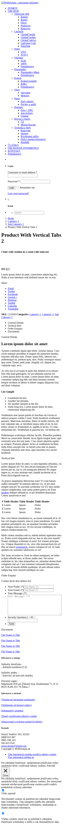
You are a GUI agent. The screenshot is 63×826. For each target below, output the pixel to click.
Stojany (24, 133)
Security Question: (17, 617)
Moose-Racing (28, 124)
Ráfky (24, 84)
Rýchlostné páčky (30, 136)
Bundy (24, 19)
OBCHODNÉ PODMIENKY (23, 148)
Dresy (24, 22)
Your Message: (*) (17, 593)
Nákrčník (25, 46)
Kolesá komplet (29, 81)
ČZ (22, 121)
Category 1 (35, 314)
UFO (23, 52)
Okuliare (18, 57)
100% (24, 63)
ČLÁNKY (13, 145)
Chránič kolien (28, 37)
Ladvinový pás (28, 43)
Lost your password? (18, 193)
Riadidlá (25, 142)
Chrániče (18, 31)
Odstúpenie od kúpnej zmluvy (16, 705)
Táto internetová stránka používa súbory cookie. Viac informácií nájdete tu (32, 756)
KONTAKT (14, 151)
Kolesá (17, 78)
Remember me (27, 187)
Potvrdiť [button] (51, 765)
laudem (5, 492)
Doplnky (18, 107)
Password (14, 181)
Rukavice (25, 28)
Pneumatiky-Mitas (30, 72)
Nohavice (26, 25)
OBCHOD (13, 11)
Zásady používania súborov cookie (19, 716)
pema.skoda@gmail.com (13, 746)
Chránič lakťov (28, 40)
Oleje (17, 89)
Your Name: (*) (16, 586)
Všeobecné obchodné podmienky (18, 699)
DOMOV (13, 8)
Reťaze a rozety (22, 119)
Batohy (24, 17)
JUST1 (24, 54)
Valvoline (25, 92)
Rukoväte (26, 130)
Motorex (25, 95)
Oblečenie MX (21, 14)
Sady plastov (27, 101)
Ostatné (24, 116)
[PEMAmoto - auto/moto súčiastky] (20, 2)
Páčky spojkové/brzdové (33, 139)
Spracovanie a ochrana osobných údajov (21, 721)
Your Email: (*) (16, 590)
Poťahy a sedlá (28, 104)
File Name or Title (10, 635)
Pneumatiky (20, 69)
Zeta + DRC (27, 110)
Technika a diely (22, 127)
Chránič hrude (28, 34)
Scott (23, 60)
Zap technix (27, 113)
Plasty (17, 98)
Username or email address (22, 172)
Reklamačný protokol (12, 710)
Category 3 (47, 314)
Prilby (17, 49)
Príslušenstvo (27, 66)
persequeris (21, 547)
